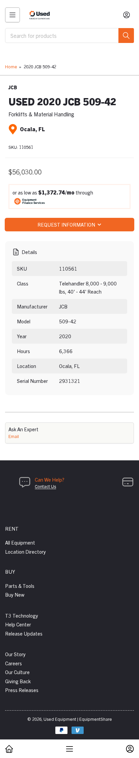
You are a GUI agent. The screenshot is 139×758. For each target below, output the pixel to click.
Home (11, 66)
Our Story (15, 654)
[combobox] (69, 35)
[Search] (126, 35)
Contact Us (45, 486)
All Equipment (20, 542)
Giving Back (18, 681)
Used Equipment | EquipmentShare (78, 719)
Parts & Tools (19, 585)
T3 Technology (21, 615)
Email (13, 436)
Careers (13, 663)
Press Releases (21, 690)
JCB (12, 87)
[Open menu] (12, 14)
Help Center (18, 624)
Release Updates (24, 633)
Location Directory (25, 551)
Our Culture (17, 672)
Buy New (14, 594)
